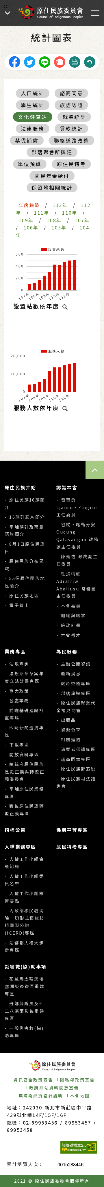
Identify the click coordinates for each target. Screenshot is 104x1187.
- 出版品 (66, 720)
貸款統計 (71, 128)
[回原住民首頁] (50, 12)
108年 (54, 220)
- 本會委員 (68, 606)
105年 (59, 227)
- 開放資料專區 (22, 754)
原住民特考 (71, 164)
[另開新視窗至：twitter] (29, 61)
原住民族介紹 (20, 487)
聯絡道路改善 (71, 140)
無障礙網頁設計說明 (40, 1096)
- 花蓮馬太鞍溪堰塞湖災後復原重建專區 (24, 986)
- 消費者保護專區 (76, 749)
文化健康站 (32, 117)
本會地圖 (80, 1096)
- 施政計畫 (68, 625)
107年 (82, 220)
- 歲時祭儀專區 (73, 683)
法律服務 (32, 128)
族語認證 (71, 105)
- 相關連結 (68, 739)
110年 (69, 212)
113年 (60, 205)
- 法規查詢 (17, 664)
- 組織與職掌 (71, 615)
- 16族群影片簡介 (25, 517)
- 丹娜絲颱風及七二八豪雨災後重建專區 (24, 1010)
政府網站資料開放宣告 (54, 1087)
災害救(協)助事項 (26, 966)
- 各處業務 (17, 700)
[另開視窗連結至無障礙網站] (78, 1147)
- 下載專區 (17, 744)
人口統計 (32, 93)
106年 (31, 227)
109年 (26, 220)
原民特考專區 (72, 846)
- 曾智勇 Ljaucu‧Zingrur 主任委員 (77, 507)
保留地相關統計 (52, 187)
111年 (41, 212)
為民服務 (66, 651)
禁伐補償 (26, 140)
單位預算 (29, 164)
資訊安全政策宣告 (33, 1080)
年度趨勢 (29, 205)
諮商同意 (71, 93)
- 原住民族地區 (22, 595)
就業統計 (74, 117)
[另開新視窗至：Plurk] (59, 61)
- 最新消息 (68, 673)
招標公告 (15, 829)
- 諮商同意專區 (73, 759)
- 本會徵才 (68, 635)
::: (5, 5)
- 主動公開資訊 (73, 664)
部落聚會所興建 (52, 152)
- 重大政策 (17, 691)
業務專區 (15, 651)
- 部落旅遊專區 (73, 693)
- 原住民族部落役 (76, 769)
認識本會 (66, 487)
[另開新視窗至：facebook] (14, 61)
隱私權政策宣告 (77, 1080)
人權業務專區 (20, 846)
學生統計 (32, 105)
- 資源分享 (68, 730)
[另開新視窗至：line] (44, 61)
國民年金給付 (51, 175)
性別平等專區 (72, 829)
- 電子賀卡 (17, 605)
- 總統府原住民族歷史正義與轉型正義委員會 (24, 771)
